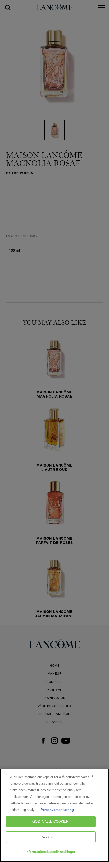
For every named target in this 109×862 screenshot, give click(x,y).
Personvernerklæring (57, 810)
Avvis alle (50, 837)
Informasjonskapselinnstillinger (50, 852)
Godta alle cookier (50, 821)
